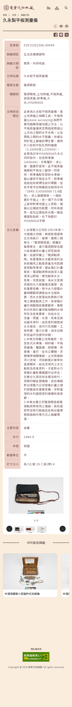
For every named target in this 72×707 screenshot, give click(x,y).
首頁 (5, 14)
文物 (14, 14)
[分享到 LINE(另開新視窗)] (61, 35)
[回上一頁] (55, 26)
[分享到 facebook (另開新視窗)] (55, 35)
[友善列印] (66, 26)
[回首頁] (19, 7)
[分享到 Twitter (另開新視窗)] (66, 35)
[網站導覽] (57, 8)
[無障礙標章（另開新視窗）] (36, 656)
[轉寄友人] (61, 26)
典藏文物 (25, 14)
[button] (66, 8)
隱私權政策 (36, 649)
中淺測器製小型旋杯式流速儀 (22, 594)
